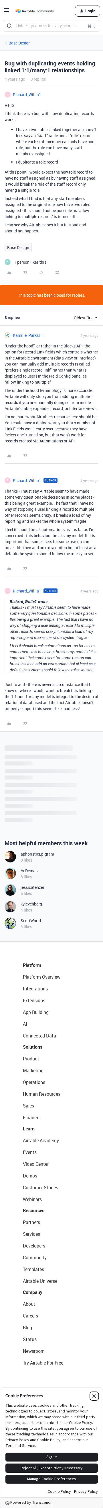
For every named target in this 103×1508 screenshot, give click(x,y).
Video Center (36, 1164)
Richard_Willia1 (27, 94)
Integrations (35, 989)
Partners (31, 1222)
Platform (32, 965)
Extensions (34, 1000)
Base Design (20, 43)
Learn (29, 1129)
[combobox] (51, 26)
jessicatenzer (32, 887)
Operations (34, 1082)
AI (25, 1024)
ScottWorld (31, 920)
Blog (27, 1327)
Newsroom (34, 1351)
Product (31, 1059)
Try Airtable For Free (43, 1363)
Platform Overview (41, 977)
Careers (30, 1316)
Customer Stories (40, 1187)
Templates (33, 1269)
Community (35, 1257)
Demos (30, 1176)
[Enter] (9, 26)
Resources (33, 1210)
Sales (28, 1106)
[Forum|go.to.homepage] (34, 10)
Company (32, 1292)
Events (30, 1152)
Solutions (32, 1047)
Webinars (32, 1199)
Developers (34, 1246)
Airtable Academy (41, 1140)
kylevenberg (31, 904)
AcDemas (29, 870)
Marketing (33, 1070)
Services (31, 1234)
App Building (36, 1012)
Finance (31, 1117)
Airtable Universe (40, 1281)
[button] (6, 12)
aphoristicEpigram (37, 854)
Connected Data (39, 1036)
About (29, 1304)
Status (30, 1339)
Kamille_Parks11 (28, 335)
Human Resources (41, 1094)
